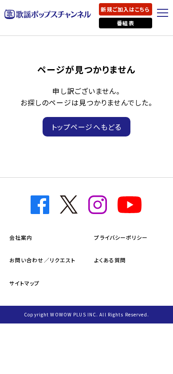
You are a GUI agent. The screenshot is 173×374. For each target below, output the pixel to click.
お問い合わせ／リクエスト (42, 260)
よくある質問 (110, 260)
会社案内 (20, 237)
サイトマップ (24, 283)
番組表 (125, 23)
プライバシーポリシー (121, 237)
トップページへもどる (86, 126)
